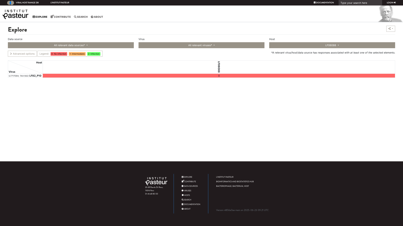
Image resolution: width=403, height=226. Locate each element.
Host (272, 39)
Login (390, 2)
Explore (41, 16)
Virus (142, 39)
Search (82, 16)
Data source (15, 39)
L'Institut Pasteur (60, 2)
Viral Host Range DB (27, 2)
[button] (390, 29)
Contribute (62, 16)
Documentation (324, 2)
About (98, 16)
